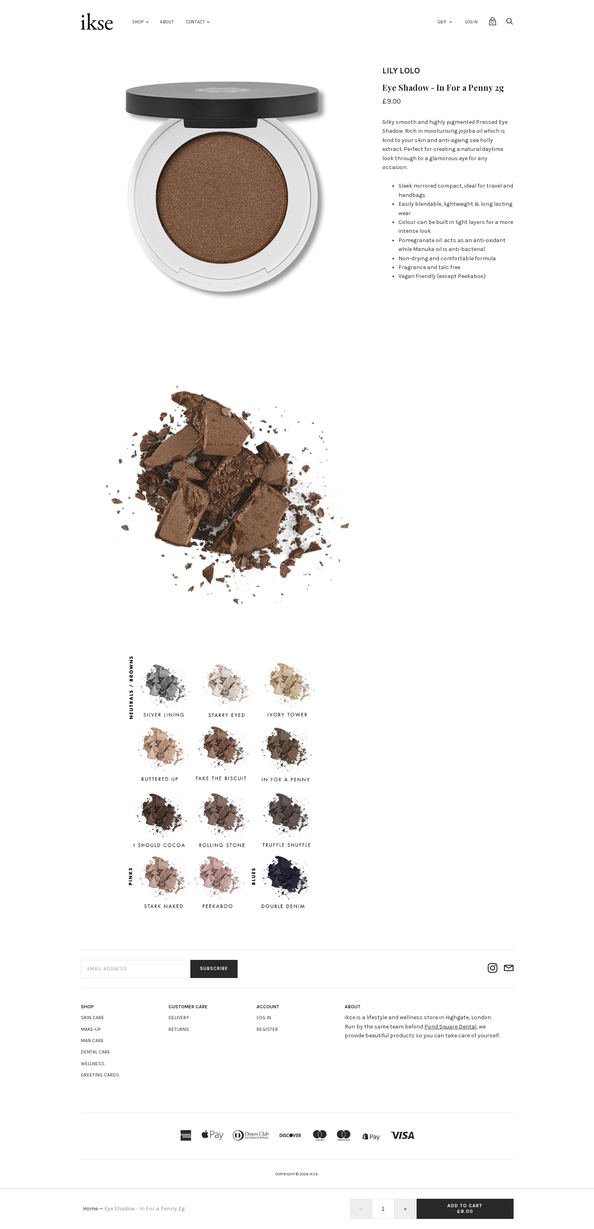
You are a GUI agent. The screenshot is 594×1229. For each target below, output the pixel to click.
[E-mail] (509, 968)
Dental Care (95, 1052)
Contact (195, 22)
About (167, 22)
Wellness (93, 1063)
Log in (264, 1017)
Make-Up (91, 1029)
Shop (138, 22)
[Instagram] (492, 968)
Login (471, 22)
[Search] (510, 23)
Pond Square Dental (450, 1026)
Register (267, 1029)
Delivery (179, 1017)
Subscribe (214, 968)
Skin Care (92, 1017)
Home (90, 1208)
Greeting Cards (100, 1075)
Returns (179, 1029)
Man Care (92, 1040)
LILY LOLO (401, 70)
